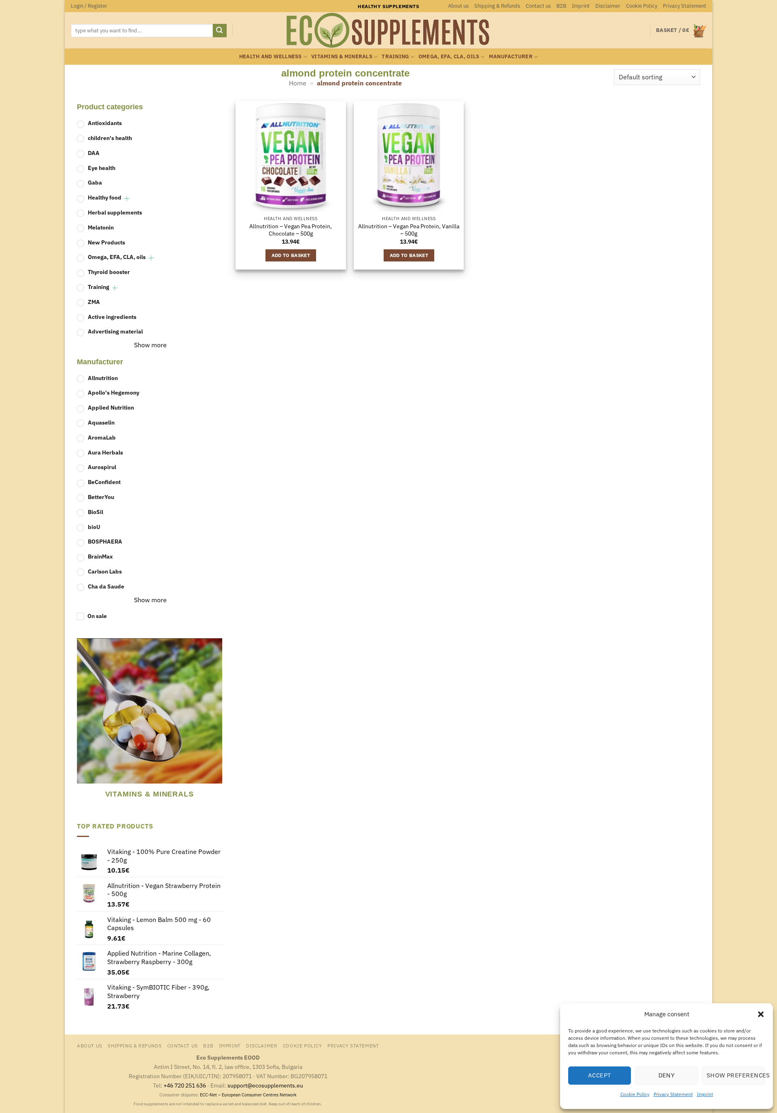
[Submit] (220, 31)
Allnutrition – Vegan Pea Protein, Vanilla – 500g (408, 230)
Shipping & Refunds (497, 5)
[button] (761, 1014)
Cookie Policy (635, 1094)
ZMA (94, 302)
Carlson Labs (105, 571)
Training (395, 56)
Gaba (95, 182)
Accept (599, 1075)
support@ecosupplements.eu (265, 1085)
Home (297, 83)
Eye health (101, 168)
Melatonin (101, 227)
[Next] (218, 724)
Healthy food (104, 197)
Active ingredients (112, 317)
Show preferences (736, 1075)
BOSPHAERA (105, 541)
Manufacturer (511, 56)
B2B (561, 5)
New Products (106, 242)
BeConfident (104, 482)
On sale (97, 616)
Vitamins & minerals (341, 56)
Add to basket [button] (291, 255)
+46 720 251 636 (184, 1085)
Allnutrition (103, 378)
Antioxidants (105, 123)
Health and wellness (270, 56)
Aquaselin (101, 422)
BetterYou (101, 497)
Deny (666, 1075)
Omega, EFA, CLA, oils (448, 56)
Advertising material (115, 331)
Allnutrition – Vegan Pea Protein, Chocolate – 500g (290, 230)
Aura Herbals (105, 452)
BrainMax (100, 556)
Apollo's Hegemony (113, 392)
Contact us (538, 5)
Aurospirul (102, 467)
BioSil (95, 512)
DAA (94, 153)
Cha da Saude (106, 586)
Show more (150, 345)
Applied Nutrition (111, 407)
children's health (110, 138)
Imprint (705, 1094)
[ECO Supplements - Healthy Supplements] (388, 30)
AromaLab (102, 437)
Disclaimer (607, 5)
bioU (94, 527)
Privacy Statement (673, 1094)
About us (458, 5)
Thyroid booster (109, 272)
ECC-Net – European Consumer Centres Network (248, 1095)
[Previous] (80, 724)
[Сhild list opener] (127, 198)
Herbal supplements (115, 212)
